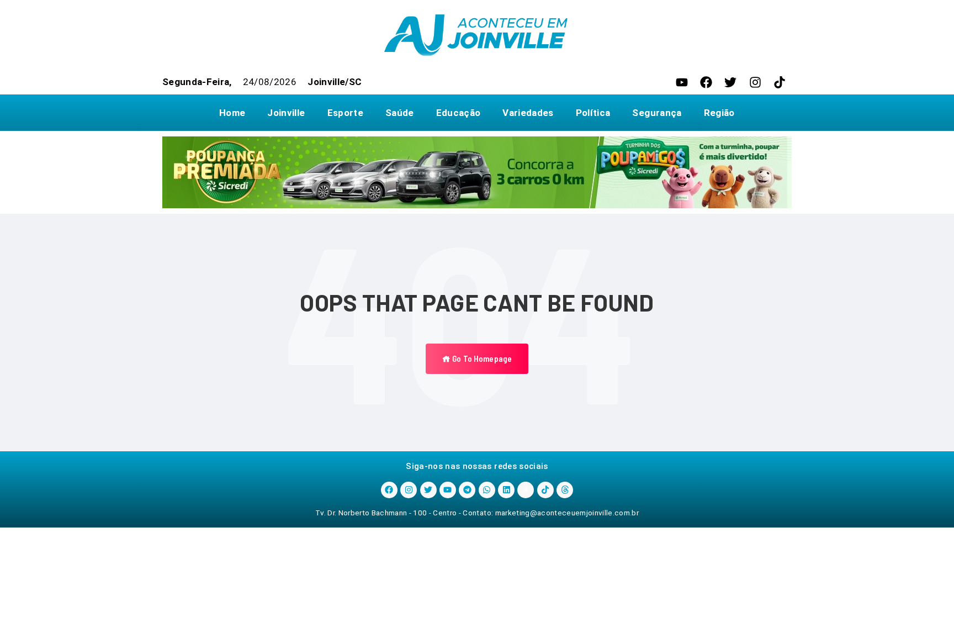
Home (232, 112)
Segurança (656, 112)
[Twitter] (730, 82)
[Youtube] (682, 82)
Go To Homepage (481, 358)
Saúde (399, 112)
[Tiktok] (779, 82)
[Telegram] (467, 490)
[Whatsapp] (487, 490)
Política (593, 112)
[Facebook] (706, 82)
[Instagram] (755, 82)
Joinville (286, 112)
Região (719, 112)
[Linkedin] (506, 490)
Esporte (345, 112)
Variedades (527, 112)
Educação (458, 112)
